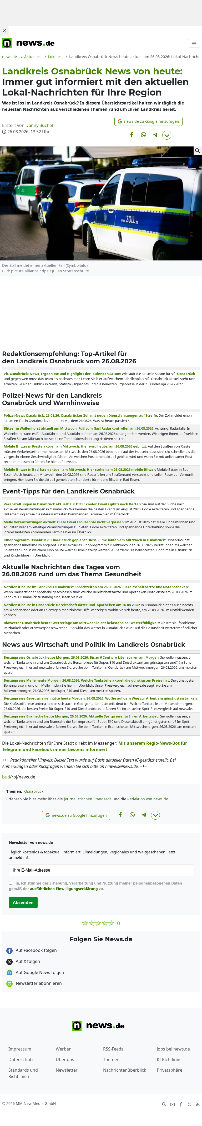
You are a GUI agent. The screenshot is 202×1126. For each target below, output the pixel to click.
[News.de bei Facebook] (181, 1104)
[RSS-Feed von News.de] (198, 1104)
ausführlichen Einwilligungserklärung (64, 888)
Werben (64, 1049)
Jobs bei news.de (173, 1049)
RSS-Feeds (113, 1049)
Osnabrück (33, 791)
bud (6, 777)
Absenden (23, 902)
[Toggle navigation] (194, 43)
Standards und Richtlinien (23, 1073)
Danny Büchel (39, 125)
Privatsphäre (169, 1070)
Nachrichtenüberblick (124, 1070)
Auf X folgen (27, 961)
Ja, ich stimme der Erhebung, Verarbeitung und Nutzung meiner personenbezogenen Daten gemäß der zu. (95, 886)
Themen (111, 1059)
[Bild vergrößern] (198, 150)
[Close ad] (4, 30)
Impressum (19, 1049)
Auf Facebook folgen (36, 950)
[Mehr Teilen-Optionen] (166, 135)
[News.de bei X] (189, 1104)
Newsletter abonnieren (38, 983)
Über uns (65, 1059)
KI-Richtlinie (168, 1059)
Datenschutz (21, 1059)
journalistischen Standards (88, 798)
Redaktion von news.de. (148, 798)
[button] (148, 121)
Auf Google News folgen (39, 972)
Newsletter (67, 1070)
